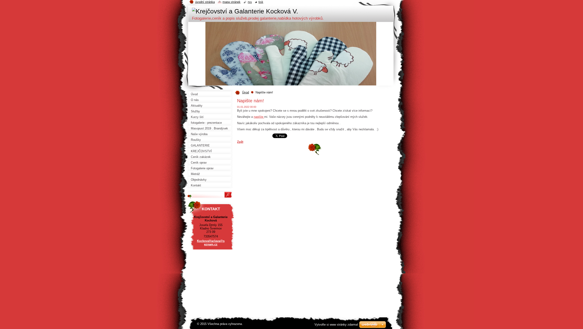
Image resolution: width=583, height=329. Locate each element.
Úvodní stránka (205, 2)
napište (259, 116)
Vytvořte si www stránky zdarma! (336, 324)
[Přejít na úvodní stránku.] (245, 11)
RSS (250, 2)
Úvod (245, 92)
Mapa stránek (231, 2)
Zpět (240, 142)
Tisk (260, 2)
